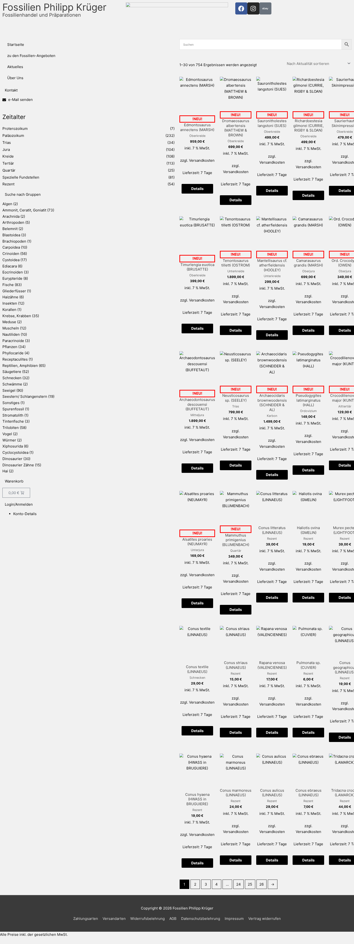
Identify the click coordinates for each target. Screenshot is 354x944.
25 (250, 884)
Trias (6, 142)
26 (261, 884)
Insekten (9, 303)
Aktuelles (15, 66)
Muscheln (10, 328)
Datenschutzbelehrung (200, 918)
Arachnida (11, 216)
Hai (5, 471)
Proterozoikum (15, 128)
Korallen (9, 309)
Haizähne (10, 297)
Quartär (8, 170)
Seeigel (8, 390)
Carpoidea (11, 247)
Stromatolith (12, 415)
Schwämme (12, 384)
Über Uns (15, 78)
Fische (8, 284)
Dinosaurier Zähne (18, 465)
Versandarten (114, 918)
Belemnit (10, 228)
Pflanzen (9, 346)
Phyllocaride (13, 353)
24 (238, 884)
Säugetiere (11, 371)
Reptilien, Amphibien (20, 365)
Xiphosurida (12, 446)
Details (197, 188)
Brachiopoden (14, 241)
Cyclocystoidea (15, 452)
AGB (173, 918)
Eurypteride (12, 278)
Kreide (8, 156)
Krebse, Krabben (16, 316)
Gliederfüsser (14, 291)
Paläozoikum (13, 135)
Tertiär (8, 163)
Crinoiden (10, 253)
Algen (7, 204)
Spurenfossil (13, 409)
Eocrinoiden (12, 272)
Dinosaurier (12, 458)
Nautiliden (11, 334)
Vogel (7, 434)
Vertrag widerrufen (264, 918)
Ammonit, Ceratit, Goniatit (24, 210)
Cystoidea (11, 260)
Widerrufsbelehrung (147, 918)
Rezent (8, 184)
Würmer (9, 440)
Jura (6, 149)
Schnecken (11, 378)
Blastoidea (11, 235)
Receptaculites (15, 359)
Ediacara (9, 266)
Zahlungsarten (85, 918)
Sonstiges (11, 402)
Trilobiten (10, 427)
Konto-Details (25, 513)
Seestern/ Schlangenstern (24, 396)
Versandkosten (202, 160)
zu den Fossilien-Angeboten (31, 55)
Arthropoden (13, 222)
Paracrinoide (13, 340)
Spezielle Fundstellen (20, 177)
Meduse (9, 322)
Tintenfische (13, 421)
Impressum (234, 918)
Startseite (15, 44)
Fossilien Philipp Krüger (54, 9)
